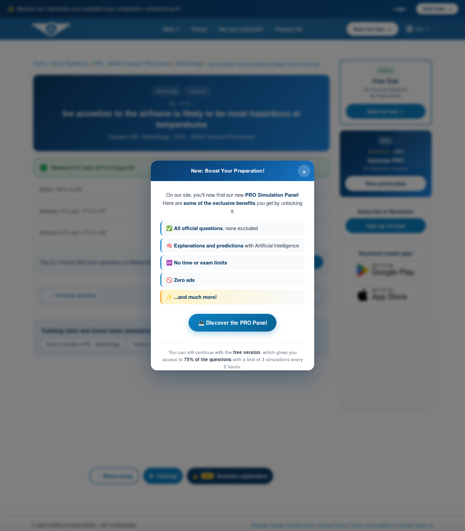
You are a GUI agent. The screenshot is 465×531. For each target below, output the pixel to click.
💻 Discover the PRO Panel (232, 322)
